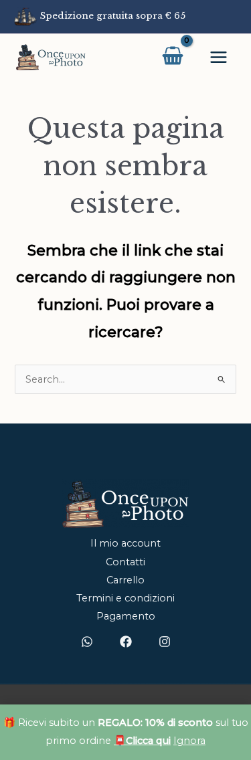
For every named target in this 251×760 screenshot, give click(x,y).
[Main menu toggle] (218, 56)
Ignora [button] (189, 741)
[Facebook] (126, 642)
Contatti (125, 562)
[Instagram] (165, 642)
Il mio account (125, 543)
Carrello (125, 580)
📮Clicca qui (142, 741)
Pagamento (125, 616)
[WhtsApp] (87, 642)
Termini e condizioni (125, 598)
